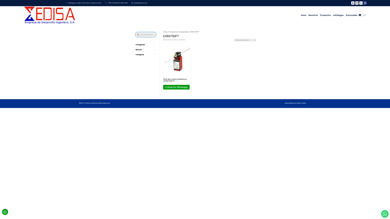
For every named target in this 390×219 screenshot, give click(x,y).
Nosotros (313, 15)
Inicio (303, 15)
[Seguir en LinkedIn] (352, 3)
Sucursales (351, 15)
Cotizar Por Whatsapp (176, 87)
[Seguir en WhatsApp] (361, 3)
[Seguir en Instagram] (357, 3)
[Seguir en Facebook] (365, 3)
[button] (5, 212)
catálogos (338, 15)
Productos (325, 15)
